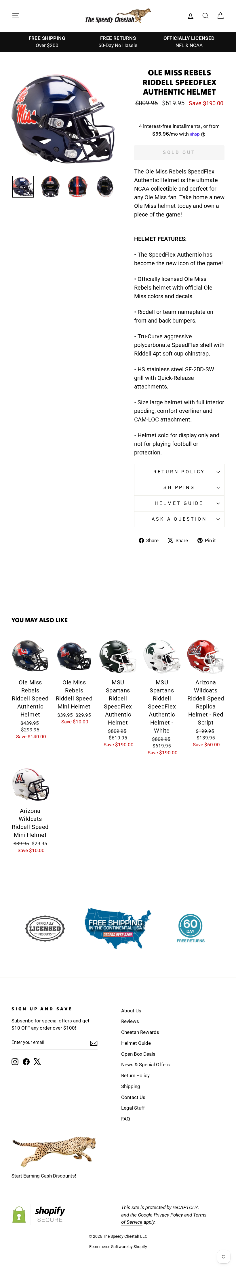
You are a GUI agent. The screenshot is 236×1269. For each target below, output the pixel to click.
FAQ (125, 1119)
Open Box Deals (138, 1054)
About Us (131, 1011)
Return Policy (179, 472)
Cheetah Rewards (140, 1032)
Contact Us (133, 1097)
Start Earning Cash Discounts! (44, 1176)
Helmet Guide (136, 1043)
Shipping (179, 487)
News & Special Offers (145, 1064)
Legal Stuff (133, 1108)
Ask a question (179, 519)
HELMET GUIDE (179, 503)
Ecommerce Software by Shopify (118, 1246)
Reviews (130, 1021)
